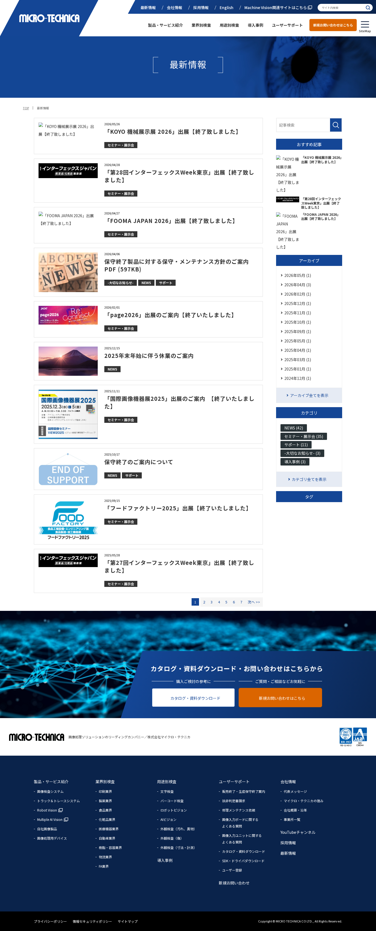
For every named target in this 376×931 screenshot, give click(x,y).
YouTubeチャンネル (297, 832)
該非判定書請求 (233, 800)
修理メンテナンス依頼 (238, 810)
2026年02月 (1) (297, 294)
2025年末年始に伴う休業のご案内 (149, 356)
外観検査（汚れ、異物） (178, 828)
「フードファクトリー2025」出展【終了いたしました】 (178, 508)
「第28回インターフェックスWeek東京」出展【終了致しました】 (179, 176)
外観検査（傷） (172, 838)
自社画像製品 (47, 828)
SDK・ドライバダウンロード (243, 860)
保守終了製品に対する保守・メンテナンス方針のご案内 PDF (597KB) (176, 265)
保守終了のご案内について (138, 462)
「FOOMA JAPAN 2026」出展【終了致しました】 (171, 221)
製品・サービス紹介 (165, 25)
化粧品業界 (107, 819)
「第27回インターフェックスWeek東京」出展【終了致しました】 (179, 566)
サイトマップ (128, 921)
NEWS (146, 282)
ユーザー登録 (232, 870)
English (226, 7)
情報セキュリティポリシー (93, 921)
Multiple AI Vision (49, 819)
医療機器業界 (109, 828)
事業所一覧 (292, 819)
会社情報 (174, 7)
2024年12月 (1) (297, 378)
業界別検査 (201, 25)
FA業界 (104, 866)
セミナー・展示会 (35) (303, 436)
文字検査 (167, 791)
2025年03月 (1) (297, 359)
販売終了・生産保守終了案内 (243, 791)
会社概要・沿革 (295, 810)
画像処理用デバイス (52, 838)
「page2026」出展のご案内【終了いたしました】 (170, 315)
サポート (165, 282)
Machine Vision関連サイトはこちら (276, 7)
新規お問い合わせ (234, 883)
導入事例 (255, 25)
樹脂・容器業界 (110, 847)
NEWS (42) (293, 428)
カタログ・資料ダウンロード (195, 698)
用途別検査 (229, 25)
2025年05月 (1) (297, 341)
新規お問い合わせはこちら (333, 25)
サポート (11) (296, 444)
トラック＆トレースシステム (58, 800)
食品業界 (105, 810)
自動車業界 (107, 838)
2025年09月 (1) (297, 331)
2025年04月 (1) (297, 350)
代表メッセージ (295, 791)
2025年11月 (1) (297, 312)
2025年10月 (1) (297, 322)
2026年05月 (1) (297, 275)
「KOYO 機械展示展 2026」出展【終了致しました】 (172, 131)
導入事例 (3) (295, 461)
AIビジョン (168, 819)
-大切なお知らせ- (120, 282)
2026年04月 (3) (297, 284)
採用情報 (201, 7)
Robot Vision (47, 810)
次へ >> (254, 602)
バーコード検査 (172, 800)
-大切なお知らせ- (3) (302, 453)
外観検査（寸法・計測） (178, 847)
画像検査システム (50, 791)
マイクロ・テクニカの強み (303, 800)
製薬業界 (105, 800)
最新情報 (148, 7)
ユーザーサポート (287, 25)
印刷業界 (105, 791)
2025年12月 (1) (297, 303)
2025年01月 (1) (297, 369)
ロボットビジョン (173, 810)
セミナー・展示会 (121, 145)
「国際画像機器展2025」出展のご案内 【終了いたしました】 (179, 402)
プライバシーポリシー (51, 921)
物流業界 (105, 856)
